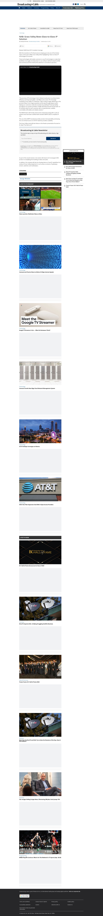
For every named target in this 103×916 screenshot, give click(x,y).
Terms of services (37, 145)
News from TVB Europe (72, 28)
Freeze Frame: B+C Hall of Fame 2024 (74, 186)
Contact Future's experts (41, 901)
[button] (82, 4)
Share (23, 46)
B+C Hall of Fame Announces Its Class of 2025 (74, 167)
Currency (36, 8)
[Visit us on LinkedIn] (78, 4)
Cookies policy (70, 901)
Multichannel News (50, 1)
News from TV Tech (58, 28)
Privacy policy (55, 901)
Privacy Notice (24, 147)
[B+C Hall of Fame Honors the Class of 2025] (73, 158)
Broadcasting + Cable (38, 1)
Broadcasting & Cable (34, 41)
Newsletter (58, 46)
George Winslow (24, 41)
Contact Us (70, 904)
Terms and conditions (25, 901)
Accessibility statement (25, 904)
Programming (44, 8)
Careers (37, 904)
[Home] (19, 7)
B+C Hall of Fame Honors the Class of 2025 (73, 162)
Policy (52, 8)
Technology (21, 33)
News (23, 8)
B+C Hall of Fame (32, 28)
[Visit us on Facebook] (73, 4)
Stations (29, 8)
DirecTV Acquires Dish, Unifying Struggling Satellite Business (73, 173)
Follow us (51, 46)
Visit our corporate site (74, 891)
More (57, 8)
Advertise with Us (56, 904)
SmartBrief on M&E (44, 28)
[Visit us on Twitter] (76, 4)
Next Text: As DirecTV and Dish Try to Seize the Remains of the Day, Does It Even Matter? (74, 180)
